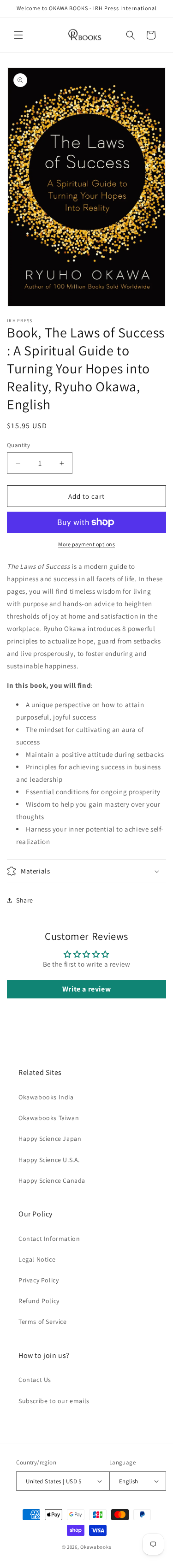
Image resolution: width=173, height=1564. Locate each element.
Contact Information (49, 1238)
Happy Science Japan (49, 1138)
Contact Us (34, 1379)
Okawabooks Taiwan (48, 1118)
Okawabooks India (46, 1097)
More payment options (86, 544)
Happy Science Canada (51, 1180)
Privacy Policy (38, 1280)
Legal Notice (36, 1259)
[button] (18, 35)
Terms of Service (42, 1321)
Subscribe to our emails (53, 1401)
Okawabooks (95, 1547)
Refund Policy (39, 1301)
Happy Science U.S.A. (49, 1160)
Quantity (18, 445)
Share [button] (24, 900)
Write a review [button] (86, 989)
